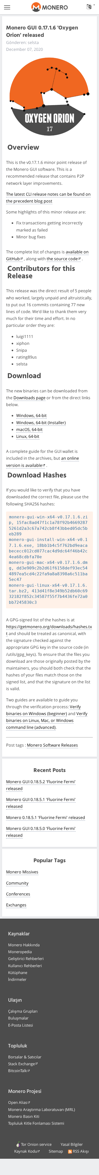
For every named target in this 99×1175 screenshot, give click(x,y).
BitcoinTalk (17, 1070)
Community (17, 883)
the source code (62, 258)
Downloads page (29, 397)
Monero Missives (22, 872)
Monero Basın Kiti (23, 1116)
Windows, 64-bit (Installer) (41, 422)
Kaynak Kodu (25, 1151)
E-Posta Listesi (20, 1025)
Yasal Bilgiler (72, 1144)
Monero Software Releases (52, 745)
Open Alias (17, 1102)
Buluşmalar (18, 1018)
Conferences (18, 894)
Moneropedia (20, 951)
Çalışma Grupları (23, 1011)
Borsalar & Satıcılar (24, 1056)
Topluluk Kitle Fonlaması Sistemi (36, 1123)
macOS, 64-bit (29, 429)
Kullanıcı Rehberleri (25, 965)
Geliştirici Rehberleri (26, 958)
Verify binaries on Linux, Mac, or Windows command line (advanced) (46, 720)
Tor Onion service (36, 1144)
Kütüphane (17, 972)
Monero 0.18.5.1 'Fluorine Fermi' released (45, 817)
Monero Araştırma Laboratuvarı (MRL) (41, 1109)
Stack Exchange (21, 1063)
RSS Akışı (81, 1151)
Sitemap (56, 1151)
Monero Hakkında (24, 944)
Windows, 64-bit (31, 415)
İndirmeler (17, 979)
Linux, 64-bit (27, 436)
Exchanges (16, 905)
